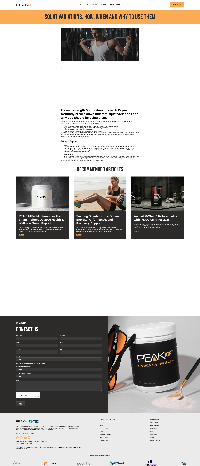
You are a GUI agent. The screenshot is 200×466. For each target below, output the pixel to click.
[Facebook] (17, 437)
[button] (16, 288)
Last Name (62, 335)
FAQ (86, 5)
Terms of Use (28, 443)
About (79, 5)
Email (17, 342)
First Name (19, 335)
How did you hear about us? (23, 373)
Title (61, 349)
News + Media (115, 5)
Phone (61, 342)
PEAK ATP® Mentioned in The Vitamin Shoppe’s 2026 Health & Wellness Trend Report (41, 220)
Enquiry (18, 380)
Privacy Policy (20, 443)
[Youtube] (25, 437)
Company (18, 349)
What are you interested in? (23, 366)
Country (18, 356)
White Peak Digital (42, 441)
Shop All (100, 261)
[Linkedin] (29, 437)
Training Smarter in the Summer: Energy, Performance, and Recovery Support (99, 220)
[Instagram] (21, 437)
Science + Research (98, 5)
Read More (21, 235)
